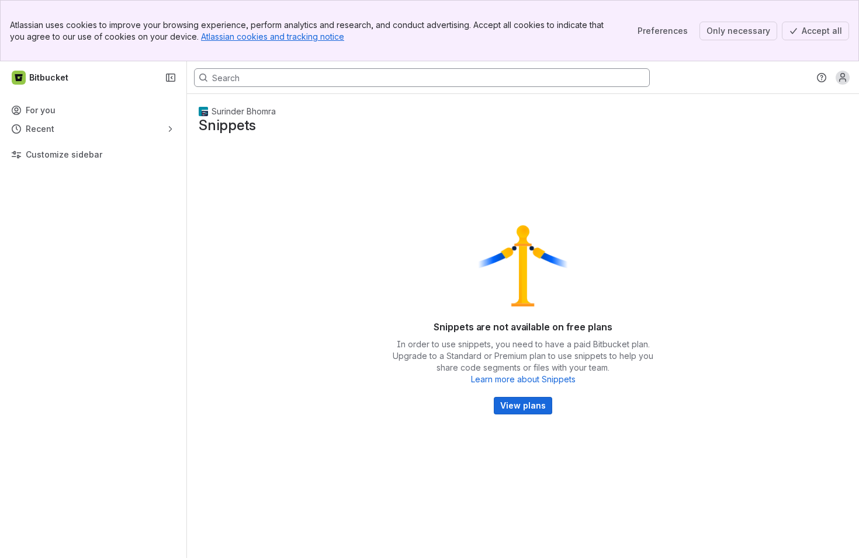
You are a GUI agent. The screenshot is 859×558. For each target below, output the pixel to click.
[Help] (821, 77)
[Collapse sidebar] (170, 77)
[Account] (842, 77)
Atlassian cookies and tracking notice (272, 36)
